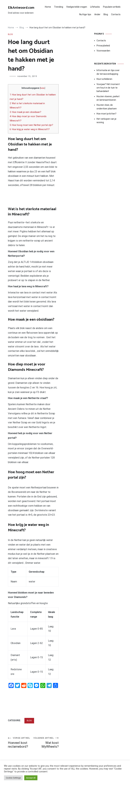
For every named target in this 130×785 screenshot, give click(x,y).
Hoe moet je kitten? (107, 113)
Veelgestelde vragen (76, 7)
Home (48, 7)
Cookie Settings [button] (13, 778)
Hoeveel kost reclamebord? (19, 742)
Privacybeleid (103, 45)
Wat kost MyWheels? (46, 742)
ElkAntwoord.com (21, 7)
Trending (58, 7)
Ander (97, 14)
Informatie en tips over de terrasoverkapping (108, 72)
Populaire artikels (111, 7)
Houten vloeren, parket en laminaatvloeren (108, 98)
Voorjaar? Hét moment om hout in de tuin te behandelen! (108, 88)
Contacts (115, 14)
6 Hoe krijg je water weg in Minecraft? (30, 129)
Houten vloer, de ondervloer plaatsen (107, 107)
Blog (106, 14)
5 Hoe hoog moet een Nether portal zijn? (31, 125)
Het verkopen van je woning (106, 121)
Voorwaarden (103, 50)
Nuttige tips (85, 14)
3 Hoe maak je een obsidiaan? (25, 112)
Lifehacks (95, 7)
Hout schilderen (104, 79)
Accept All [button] (31, 778)
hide (42, 88)
